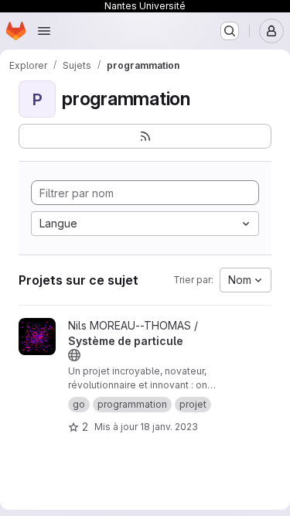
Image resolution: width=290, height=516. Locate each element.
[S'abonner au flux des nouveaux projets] (145, 136)
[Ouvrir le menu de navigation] (44, 31)
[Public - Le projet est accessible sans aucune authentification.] (74, 355)
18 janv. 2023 (169, 426)
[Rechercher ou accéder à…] (229, 31)
